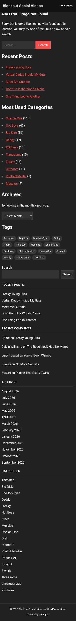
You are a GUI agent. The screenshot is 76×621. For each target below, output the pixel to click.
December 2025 (13, 443)
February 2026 (11, 430)
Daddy (10, 140)
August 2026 (10, 391)
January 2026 (11, 436)
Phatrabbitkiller (16, 176)
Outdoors (12, 169)
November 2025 (13, 449)
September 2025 (13, 462)
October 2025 (11, 456)
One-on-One (14, 118)
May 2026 (8, 411)
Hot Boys (12, 125)
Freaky (10, 162)
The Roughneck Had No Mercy (47, 347)
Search (7, 268)
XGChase (12, 147)
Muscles (12, 183)
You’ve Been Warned (37, 355)
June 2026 (9, 404)
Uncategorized (11, 584)
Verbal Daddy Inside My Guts (26, 74)
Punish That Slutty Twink (32, 373)
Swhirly (7, 257)
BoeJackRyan (40, 238)
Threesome (13, 154)
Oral (4, 538)
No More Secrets (27, 364)
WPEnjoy (44, 614)
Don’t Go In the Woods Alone (25, 89)
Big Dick (11, 133)
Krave (5, 519)
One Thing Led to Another (23, 96)
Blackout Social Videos (23, 6)
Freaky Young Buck (18, 67)
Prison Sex (45, 251)
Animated (9, 238)
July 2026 (8, 398)
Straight (61, 251)
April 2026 (9, 417)
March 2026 (10, 424)
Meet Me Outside (18, 82)
